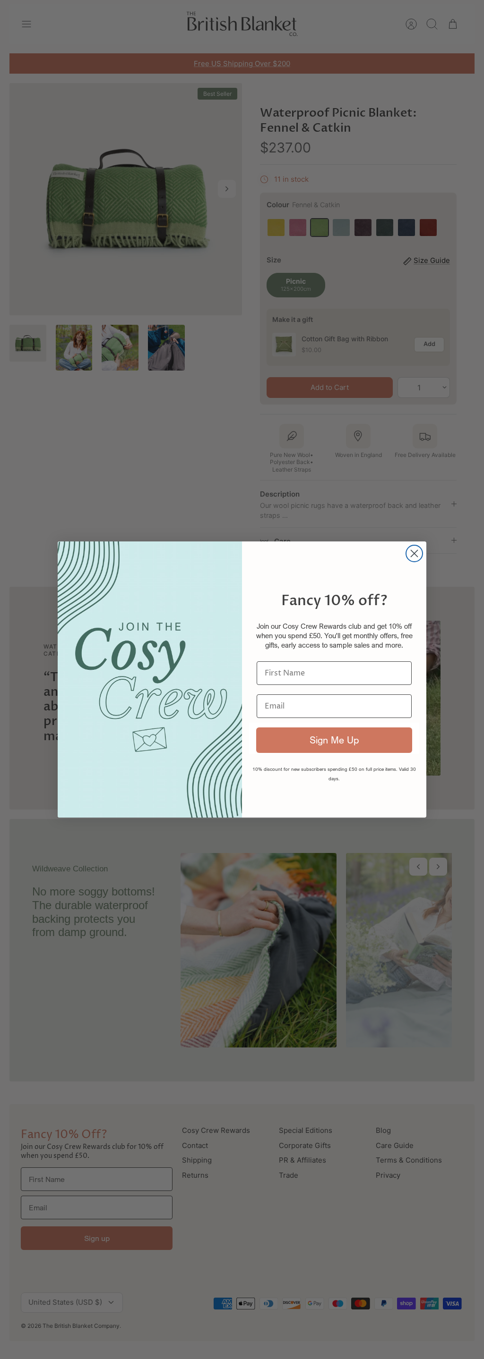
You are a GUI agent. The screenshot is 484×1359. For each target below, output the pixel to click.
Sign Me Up (334, 740)
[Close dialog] (414, 553)
